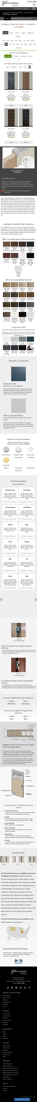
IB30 (6, 44)
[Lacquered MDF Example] (18, 404)
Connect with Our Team (22, 1099)
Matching (23, 56)
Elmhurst (31, 895)
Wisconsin (14, 922)
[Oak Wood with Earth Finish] (30, 294)
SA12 (11, 40)
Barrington (29, 876)
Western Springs (22, 911)
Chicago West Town (25, 892)
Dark (20, 67)
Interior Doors (9, 12)
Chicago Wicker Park (7, 895)
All (18, 60)
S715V (33, 40)
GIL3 (21, 44)
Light (8, 67)
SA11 (7, 40)
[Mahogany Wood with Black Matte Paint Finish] (30, 255)
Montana (8, 922)
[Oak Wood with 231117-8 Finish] (14, 284)
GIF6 (34, 44)
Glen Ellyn (10, 898)
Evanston (3, 898)
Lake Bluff (29, 901)
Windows (5, 1000)
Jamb (11, 33)
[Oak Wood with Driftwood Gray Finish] (6, 314)
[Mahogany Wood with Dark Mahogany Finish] (6, 255)
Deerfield (25, 895)
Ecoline (14, 18)
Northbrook (16, 908)
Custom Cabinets (7, 1052)
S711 (24, 40)
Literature (5, 1038)
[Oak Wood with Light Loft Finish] (6, 284)
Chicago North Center (16, 885)
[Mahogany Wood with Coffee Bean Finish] (22, 244)
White (30, 56)
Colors (17, 33)
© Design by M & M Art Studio (28, 1096)
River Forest (8, 911)
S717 (2, 44)
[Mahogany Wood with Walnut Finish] (14, 244)
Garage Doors (6, 1002)
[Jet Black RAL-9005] (22, 347)
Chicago (3, 879)
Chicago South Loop (19, 889)
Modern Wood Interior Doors (10, 1072)
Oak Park (29, 908)
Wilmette (29, 911)
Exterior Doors (7, 995)
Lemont (15, 905)
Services (5, 1006)
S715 (28, 40)
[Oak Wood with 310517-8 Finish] (30, 284)
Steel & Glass (22, 18)
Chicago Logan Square (15, 882)
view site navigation (21, 8)
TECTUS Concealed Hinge (18, 674)
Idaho (32, 919)
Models (5, 33)
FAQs (4, 1032)
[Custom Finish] (30, 347)
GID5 (30, 44)
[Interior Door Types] (18, 865)
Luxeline (7, 18)
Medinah (3, 908)
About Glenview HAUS (9, 1086)
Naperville (9, 908)
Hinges (23, 33)
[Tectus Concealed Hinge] (18, 664)
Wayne (15, 911)
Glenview (21, 898)
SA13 (15, 40)
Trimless (15, 56)
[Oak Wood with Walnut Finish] (6, 304)
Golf (26, 898)
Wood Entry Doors (8, 1066)
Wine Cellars (6, 1077)
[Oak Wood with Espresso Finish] (22, 304)
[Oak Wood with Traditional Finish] (22, 294)
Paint (25, 67)
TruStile (29, 18)
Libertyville (21, 905)
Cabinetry (5, 1004)
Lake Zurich (8, 905)
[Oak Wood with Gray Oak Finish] (30, 304)
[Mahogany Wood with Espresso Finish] (30, 244)
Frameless (8, 56)
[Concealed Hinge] (18, 629)
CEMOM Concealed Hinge (18, 639)
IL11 (10, 44)
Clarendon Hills (18, 895)
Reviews (5, 1088)
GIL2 (17, 44)
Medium (14, 67)
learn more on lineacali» (10, 501)
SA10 (3, 40)
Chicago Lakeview (23, 879)
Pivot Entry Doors (7, 1063)
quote (11, 105)
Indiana (3, 922)
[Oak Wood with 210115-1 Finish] (14, 294)
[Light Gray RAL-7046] (22, 339)
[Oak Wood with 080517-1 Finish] (22, 284)
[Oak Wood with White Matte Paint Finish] (14, 314)
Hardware (30, 33)
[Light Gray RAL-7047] (14, 339)
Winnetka (3, 914)
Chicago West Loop (13, 892)
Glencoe (16, 898)
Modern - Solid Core (24, 12)
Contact (5, 1090)
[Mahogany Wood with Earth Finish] (6, 244)
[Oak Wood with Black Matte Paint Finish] (22, 314)
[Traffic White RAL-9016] (6, 339)
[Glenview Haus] (7, 987)
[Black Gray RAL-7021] (14, 347)
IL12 (13, 44)
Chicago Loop (26, 882)
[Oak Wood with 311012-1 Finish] (6, 294)
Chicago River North (28, 885)
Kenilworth (23, 901)
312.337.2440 (31, 1)
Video (4, 1034)
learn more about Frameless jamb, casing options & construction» (17, 191)
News (4, 1036)
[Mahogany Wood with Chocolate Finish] (14, 255)
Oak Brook (23, 908)
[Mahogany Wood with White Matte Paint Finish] (22, 255)
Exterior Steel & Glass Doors (10, 1070)
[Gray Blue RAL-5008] (30, 339)
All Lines (18, 48)
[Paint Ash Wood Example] (18, 373)
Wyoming (19, 922)
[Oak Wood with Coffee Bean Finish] (14, 304)
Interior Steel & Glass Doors (10, 1074)
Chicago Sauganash (6, 889)
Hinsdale (6, 901)
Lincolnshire (27, 905)
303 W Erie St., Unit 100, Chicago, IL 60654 (18, 981)
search (34, 4)
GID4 (25, 44)
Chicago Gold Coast (12, 879)
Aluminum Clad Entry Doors (10, 1068)
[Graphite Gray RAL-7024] (6, 347)
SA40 (20, 40)
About (18, 36)
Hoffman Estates (15, 901)
